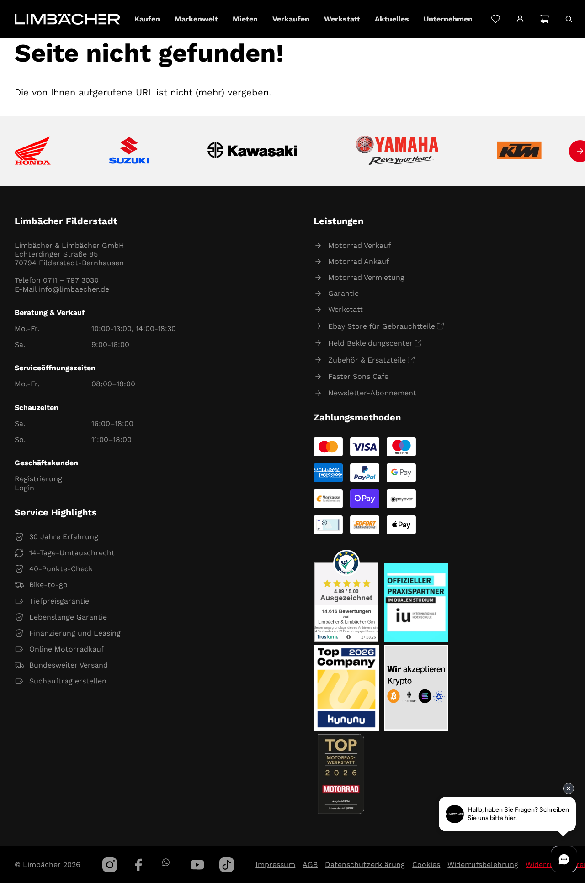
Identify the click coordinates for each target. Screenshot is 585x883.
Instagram (109, 864)
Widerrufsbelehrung (482, 864)
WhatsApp (165, 862)
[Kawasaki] (252, 151)
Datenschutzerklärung (365, 864)
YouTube (197, 864)
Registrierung (38, 478)
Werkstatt (345, 309)
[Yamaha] (397, 151)
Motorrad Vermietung (366, 277)
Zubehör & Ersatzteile (367, 360)
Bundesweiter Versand (68, 665)
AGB (310, 864)
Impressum (275, 864)
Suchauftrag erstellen (67, 681)
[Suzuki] (129, 151)
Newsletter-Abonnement (372, 393)
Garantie (343, 293)
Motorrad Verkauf (359, 245)
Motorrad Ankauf (358, 261)
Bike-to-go (48, 584)
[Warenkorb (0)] (544, 19)
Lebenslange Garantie (68, 617)
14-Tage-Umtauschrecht (72, 552)
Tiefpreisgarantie (59, 601)
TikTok (226, 864)
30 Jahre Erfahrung (63, 536)
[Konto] (520, 19)
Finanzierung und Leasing (75, 633)
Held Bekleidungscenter (370, 343)
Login (24, 488)
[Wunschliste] (495, 19)
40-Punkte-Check (61, 568)
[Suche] (569, 19)
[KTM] (519, 151)
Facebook (139, 864)
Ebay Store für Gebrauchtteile (381, 326)
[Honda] (33, 151)
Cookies (426, 864)
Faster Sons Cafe (358, 376)
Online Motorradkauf (66, 649)
